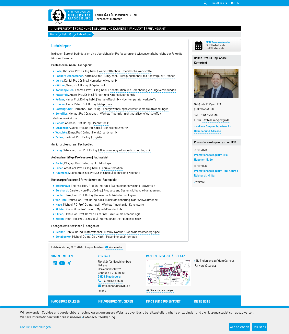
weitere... (201, 182)
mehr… (103, 290)
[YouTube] (62, 263)
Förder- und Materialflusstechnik (115, 94)
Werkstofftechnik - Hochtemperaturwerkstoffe (127, 99)
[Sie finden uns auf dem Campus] (168, 285)
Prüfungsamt (156, 28)
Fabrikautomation (112, 168)
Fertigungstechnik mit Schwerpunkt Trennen (147, 76)
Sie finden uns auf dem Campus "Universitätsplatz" (214, 263)
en (237, 3)
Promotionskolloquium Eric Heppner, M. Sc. (211, 157)
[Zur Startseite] (70, 17)
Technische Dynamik (115, 127)
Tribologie (105, 163)
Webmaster (115, 247)
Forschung (83, 28)
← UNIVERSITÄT (61, 28)
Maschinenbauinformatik (121, 236)
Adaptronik (105, 104)
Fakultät (136, 28)
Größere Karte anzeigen (160, 290)
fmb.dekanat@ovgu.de (116, 285)
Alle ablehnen (239, 327)
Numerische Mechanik (103, 80)
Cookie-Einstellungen (35, 327)
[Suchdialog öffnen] (205, 3)
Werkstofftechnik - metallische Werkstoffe (125, 71)
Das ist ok (259, 327)
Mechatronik (101, 123)
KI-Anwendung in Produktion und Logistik (125, 150)
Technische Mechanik (127, 172)
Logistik (97, 137)
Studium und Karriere (110, 28)
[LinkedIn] (54, 263)
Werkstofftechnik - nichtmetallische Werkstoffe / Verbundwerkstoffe (107, 116)
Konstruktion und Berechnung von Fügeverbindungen (143, 90)
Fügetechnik (98, 85)
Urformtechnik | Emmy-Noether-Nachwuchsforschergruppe (122, 232)
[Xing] (69, 263)
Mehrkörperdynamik (104, 132)
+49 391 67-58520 (112, 280)
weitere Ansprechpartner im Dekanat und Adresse (212, 128)
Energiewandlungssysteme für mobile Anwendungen (135, 109)
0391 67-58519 (209, 115)
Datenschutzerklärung (99, 317)
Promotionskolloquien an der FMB (215, 142)
